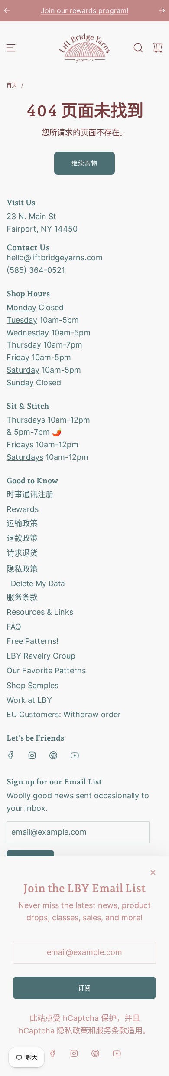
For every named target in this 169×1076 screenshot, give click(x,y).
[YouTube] (74, 755)
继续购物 (85, 163)
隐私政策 (72, 1030)
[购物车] (157, 47)
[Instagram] (32, 755)
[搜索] (138, 47)
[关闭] (152, 872)
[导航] (11, 48)
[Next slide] (162, 10)
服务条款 (111, 1030)
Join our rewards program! (84, 10)
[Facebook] (10, 755)
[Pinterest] (53, 755)
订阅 (84, 987)
